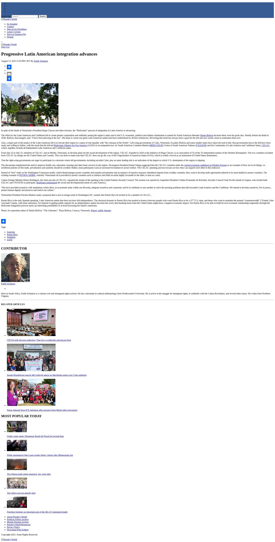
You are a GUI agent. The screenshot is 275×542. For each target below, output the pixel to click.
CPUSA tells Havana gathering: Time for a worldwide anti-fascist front (39, 340)
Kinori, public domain (101, 210)
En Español (12, 24)
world (9, 240)
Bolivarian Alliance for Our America (70, 145)
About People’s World (17, 517)
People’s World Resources (19, 524)
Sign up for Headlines (17, 29)
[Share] (140, 67)
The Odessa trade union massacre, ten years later (29, 474)
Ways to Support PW (16, 34)
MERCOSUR (156, 145)
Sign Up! (5, 47)
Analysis (11, 232)
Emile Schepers (41, 61)
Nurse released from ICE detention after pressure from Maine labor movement (42, 410)
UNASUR (201, 145)
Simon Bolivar (206, 135)
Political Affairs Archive (18, 519)
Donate (10, 37)
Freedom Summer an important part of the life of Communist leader (37, 512)
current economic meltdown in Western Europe (205, 165)
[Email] (140, 74)
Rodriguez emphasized (46, 182)
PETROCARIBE (27, 175)
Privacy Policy (13, 527)
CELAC (266, 145)
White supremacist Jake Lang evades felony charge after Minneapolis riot (40, 455)
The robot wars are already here (21, 493)
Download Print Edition (18, 530)
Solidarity (11, 237)
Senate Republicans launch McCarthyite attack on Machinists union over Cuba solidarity (47, 375)
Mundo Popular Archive (18, 522)
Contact (10, 26)
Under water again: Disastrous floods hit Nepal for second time (35, 436)
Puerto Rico (12, 234)
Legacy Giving (13, 32)
